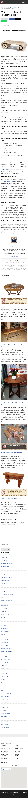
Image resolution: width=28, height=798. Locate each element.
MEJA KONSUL (4, 588)
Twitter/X (19, 18)
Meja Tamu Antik (16, 7)
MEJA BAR (3, 622)
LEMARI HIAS (4, 656)
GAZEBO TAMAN (4, 634)
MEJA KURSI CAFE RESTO (7, 594)
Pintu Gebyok (4, 583)
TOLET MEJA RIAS (5, 605)
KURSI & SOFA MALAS (6, 586)
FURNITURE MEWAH (5, 713)
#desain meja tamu (18, 262)
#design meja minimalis (7, 264)
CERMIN (3, 617)
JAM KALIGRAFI (4, 639)
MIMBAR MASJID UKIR (6, 693)
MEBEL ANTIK (4, 716)
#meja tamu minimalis (14, 269)
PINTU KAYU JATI (5, 637)
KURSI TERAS (4, 597)
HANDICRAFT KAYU (5, 696)
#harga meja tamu (10, 265)
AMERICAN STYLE (5, 707)
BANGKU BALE (4, 628)
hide (8, 25)
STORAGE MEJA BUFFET (6, 654)
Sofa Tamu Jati (4, 560)
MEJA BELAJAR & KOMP (6, 648)
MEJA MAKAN (4, 591)
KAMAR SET (3, 611)
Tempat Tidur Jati (5, 571)
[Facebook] (12, 260)
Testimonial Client (14, 256)
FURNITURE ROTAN (5, 699)
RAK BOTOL (3, 685)
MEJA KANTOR (4, 645)
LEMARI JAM (4, 665)
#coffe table (8, 262)
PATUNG (3, 679)
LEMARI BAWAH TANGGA (6, 651)
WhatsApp (5, 21)
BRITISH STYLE (4, 719)
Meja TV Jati (4, 574)
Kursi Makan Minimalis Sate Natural (11, 452)
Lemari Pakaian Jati (5, 569)
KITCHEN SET (4, 625)
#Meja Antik (11, 266)
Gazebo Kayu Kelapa (5, 580)
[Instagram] (16, 260)
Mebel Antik (8, 7)
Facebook (12, 18)
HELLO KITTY (4, 710)
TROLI (2, 690)
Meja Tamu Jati (4, 557)
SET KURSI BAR (4, 620)
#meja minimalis (19, 266)
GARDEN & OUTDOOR (6, 702)
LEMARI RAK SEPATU (5, 668)
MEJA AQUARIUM (5, 670)
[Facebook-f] (14, 765)
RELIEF (2, 682)
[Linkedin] (10, 260)
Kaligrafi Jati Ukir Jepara (6, 577)
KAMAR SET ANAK (5, 614)
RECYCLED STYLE (5, 724)
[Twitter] (14, 260)
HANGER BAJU (4, 676)
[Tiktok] (10, 765)
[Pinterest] (17, 260)
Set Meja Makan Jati (5, 566)
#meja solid (18, 268)
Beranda (2, 7)
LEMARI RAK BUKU (5, 662)
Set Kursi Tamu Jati (5, 554)
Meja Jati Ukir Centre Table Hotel (10, 307)
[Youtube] (16, 765)
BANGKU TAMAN (5, 631)
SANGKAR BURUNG (5, 727)
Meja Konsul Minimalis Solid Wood (11, 498)
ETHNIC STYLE (4, 721)
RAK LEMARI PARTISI (5, 659)
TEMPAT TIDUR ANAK (6, 603)
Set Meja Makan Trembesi (7, 563)
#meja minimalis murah (7, 268)
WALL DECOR (4, 688)
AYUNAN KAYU (4, 673)
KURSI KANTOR (4, 642)
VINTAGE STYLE (4, 704)
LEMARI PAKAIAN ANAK (6, 600)
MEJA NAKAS (4, 608)
